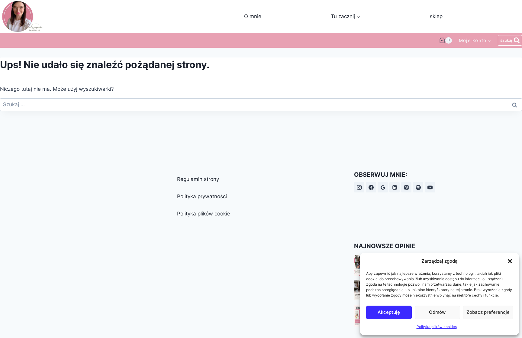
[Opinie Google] (383, 187)
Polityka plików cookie (203, 214)
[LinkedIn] (394, 187)
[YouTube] (430, 187)
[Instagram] (359, 187)
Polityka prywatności (202, 196)
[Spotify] (418, 187)
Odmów (437, 312)
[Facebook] (371, 187)
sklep (436, 16)
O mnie (252, 16)
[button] (510, 261)
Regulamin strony (198, 179)
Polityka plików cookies (437, 326)
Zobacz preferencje (488, 312)
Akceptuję (389, 312)
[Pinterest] (406, 187)
